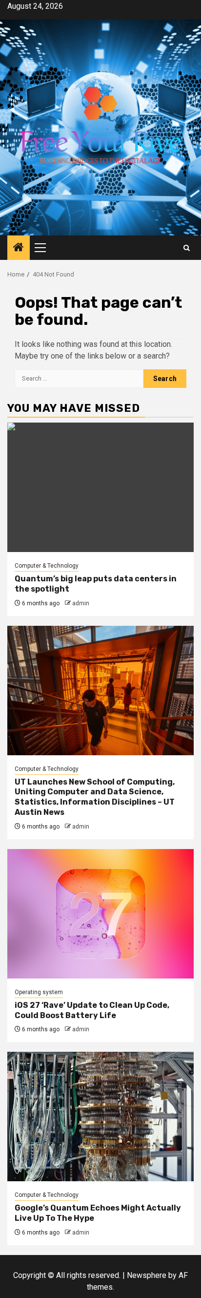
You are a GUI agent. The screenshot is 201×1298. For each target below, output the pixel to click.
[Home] (18, 248)
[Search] (187, 247)
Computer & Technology (47, 565)
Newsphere (146, 1275)
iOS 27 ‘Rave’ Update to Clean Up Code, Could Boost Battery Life (92, 1010)
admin (80, 603)
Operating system (39, 992)
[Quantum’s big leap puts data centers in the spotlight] (100, 487)
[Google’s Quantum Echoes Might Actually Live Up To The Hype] (100, 1116)
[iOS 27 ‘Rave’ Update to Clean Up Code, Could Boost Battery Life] (100, 914)
